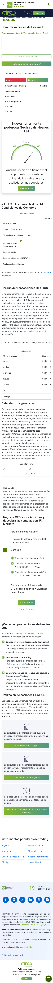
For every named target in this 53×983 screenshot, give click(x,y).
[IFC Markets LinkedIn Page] (31, 900)
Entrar (28, 13)
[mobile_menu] (49, 13)
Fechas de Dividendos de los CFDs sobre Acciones (27, 811)
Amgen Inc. (7, 851)
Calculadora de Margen (26, 745)
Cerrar (26, 978)
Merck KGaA (34, 845)
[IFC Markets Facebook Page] (6, 900)
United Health (35, 862)
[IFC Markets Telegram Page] (47, 900)
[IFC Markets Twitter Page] (22, 900)
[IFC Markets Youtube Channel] (39, 900)
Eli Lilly (5, 862)
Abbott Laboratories (38, 856)
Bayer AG (6, 845)
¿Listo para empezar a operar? (26, 64)
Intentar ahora (26, 188)
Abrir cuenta (38, 13)
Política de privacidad (12, 955)
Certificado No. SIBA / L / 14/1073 (35, 925)
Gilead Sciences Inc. (12, 856)
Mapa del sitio (26, 947)
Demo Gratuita (26, 609)
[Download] (49, 5)
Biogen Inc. (33, 851)
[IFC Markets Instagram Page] (14, 900)
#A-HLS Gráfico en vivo (26, 56)
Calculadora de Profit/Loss (27, 777)
